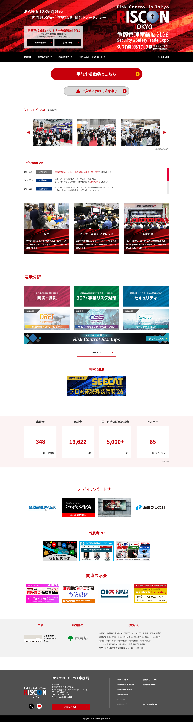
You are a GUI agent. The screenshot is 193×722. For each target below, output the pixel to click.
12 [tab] (122, 521)
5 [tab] (86, 521)
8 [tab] (101, 521)
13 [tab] (128, 521)
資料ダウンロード (150, 680)
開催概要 (28, 57)
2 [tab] (70, 521)
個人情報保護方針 (150, 704)
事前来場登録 (40, 43)
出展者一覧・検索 (91, 172)
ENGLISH (165, 57)
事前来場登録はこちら (96, 74)
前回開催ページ (149, 684)
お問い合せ (67, 43)
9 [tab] (107, 521)
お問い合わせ (94, 182)
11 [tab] (117, 521)
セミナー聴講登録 (74, 172)
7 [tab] (96, 521)
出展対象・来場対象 (125, 684)
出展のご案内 (122, 680)
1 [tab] (65, 521)
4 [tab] (80, 521)
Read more (96, 353)
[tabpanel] (42, 507)
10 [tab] (112, 521)
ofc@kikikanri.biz (66, 697)
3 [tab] (75, 521)
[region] (96, 181)
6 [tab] (91, 521)
